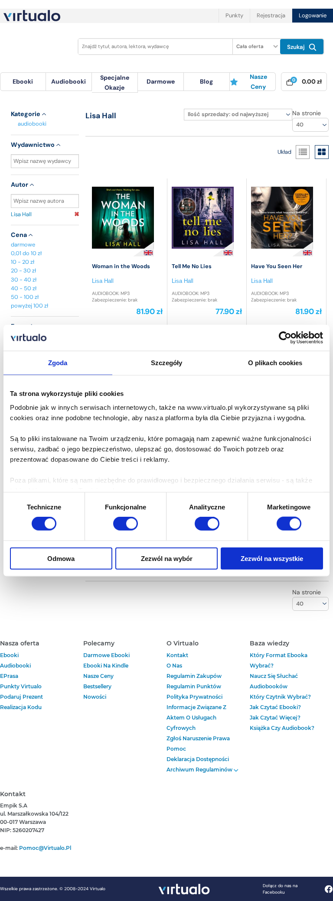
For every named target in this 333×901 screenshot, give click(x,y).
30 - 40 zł (23, 279)
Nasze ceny (258, 81)
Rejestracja (271, 15)
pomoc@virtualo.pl (45, 848)
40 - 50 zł (23, 288)
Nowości (94, 697)
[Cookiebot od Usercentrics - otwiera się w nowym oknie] (285, 337)
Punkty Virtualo (21, 686)
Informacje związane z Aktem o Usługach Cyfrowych (196, 717)
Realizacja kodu (21, 707)
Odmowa (61, 558)
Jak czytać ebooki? (275, 707)
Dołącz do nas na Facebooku (280, 889)
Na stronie (306, 113)
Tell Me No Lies (192, 266)
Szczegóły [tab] (167, 362)
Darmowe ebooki (106, 655)
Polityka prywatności (194, 697)
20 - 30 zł (23, 270)
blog (206, 81)
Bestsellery (97, 686)
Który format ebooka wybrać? (278, 660)
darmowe (161, 81)
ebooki (9, 655)
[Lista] (303, 152)
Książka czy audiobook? (282, 728)
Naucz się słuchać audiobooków (274, 681)
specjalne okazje (114, 82)
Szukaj (297, 47)
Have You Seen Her (276, 266)
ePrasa (9, 676)
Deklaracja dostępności (197, 759)
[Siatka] (322, 152)
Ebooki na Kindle (105, 665)
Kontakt (177, 655)
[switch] (125, 524)
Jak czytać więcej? (275, 717)
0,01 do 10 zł (26, 253)
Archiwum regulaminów (200, 769)
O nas (174, 665)
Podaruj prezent (21, 697)
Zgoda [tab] (58, 362)
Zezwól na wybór (167, 558)
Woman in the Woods (121, 266)
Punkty (234, 15)
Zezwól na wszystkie (272, 558)
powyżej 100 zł (29, 305)
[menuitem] (23, 81)
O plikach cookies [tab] (275, 362)
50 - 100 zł (25, 297)
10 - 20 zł (22, 262)
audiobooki (32, 123)
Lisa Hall (21, 214)
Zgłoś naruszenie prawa (198, 738)
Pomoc (176, 748)
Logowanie (312, 15)
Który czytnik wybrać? (280, 697)
